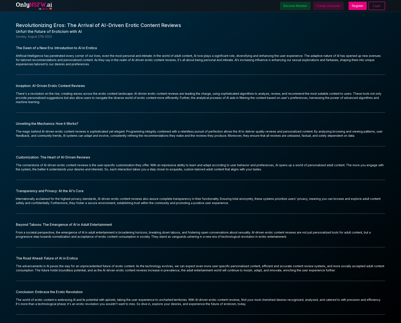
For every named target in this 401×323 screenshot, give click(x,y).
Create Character (328, 6)
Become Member (295, 6)
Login (377, 6)
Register (357, 6)
